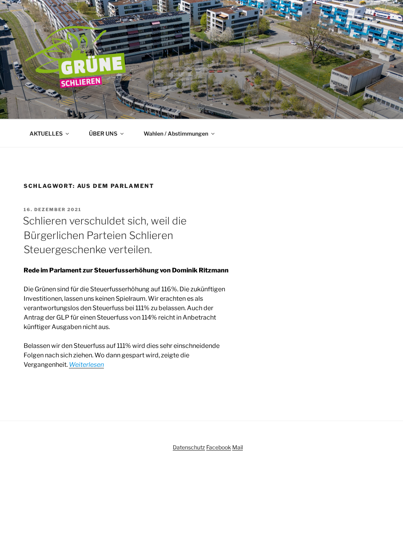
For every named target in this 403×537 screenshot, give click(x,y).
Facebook (218, 447)
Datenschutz (189, 447)
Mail (237, 447)
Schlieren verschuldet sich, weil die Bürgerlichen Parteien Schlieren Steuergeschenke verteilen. (105, 235)
